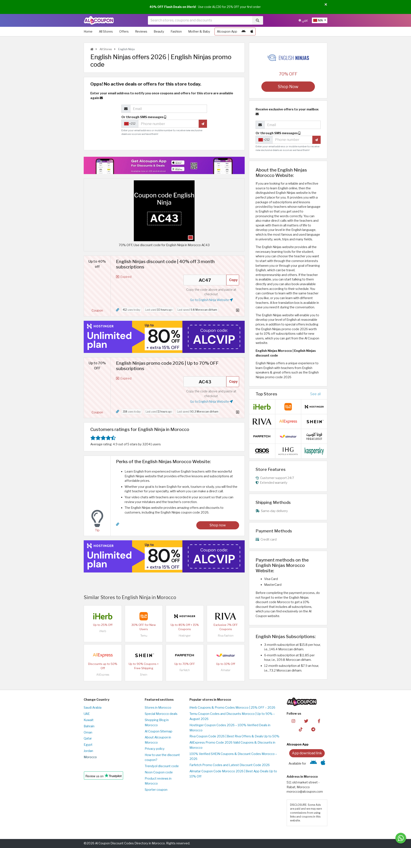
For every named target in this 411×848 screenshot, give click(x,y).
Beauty (159, 31)
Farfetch (185, 670)
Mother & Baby (199, 31)
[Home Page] (99, 20)
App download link (307, 753)
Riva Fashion (226, 635)
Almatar (226, 670)
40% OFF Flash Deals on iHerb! (172, 7)
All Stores (106, 31)
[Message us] (400, 838)
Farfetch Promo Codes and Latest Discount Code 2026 (229, 765)
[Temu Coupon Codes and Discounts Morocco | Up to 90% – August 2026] (143, 616)
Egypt (88, 745)
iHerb (102, 631)
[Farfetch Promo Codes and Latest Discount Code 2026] (184, 655)
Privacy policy (155, 749)
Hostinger (185, 635)
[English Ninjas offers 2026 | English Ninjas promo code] (164, 210)
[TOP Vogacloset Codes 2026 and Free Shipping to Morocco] (314, 436)
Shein (143, 674)
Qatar (88, 738)
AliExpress (102, 674)
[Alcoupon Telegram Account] (313, 729)
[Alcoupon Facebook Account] (319, 720)
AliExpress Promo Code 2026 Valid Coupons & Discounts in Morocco (232, 745)
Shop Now (288, 86)
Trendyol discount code (162, 766)
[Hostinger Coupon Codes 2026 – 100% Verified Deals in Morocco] (184, 616)
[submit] (203, 124)
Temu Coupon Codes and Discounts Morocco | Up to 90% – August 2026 (232, 716)
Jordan (88, 751)
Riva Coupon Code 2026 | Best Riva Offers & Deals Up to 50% (234, 736)
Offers (124, 31)
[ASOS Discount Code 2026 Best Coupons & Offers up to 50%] (262, 451)
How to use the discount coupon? (162, 757)
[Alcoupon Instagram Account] (293, 720)
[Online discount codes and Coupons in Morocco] (91, 49)
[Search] (257, 20)
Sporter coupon (156, 790)
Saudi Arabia (92, 707)
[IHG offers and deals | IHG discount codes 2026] (288, 451)
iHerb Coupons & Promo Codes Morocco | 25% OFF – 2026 (232, 707)
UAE (87, 714)
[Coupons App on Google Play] (243, 31)
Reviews (141, 31)
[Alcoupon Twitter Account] (306, 720)
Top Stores (266, 393)
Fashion (176, 31)
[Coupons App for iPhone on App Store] (252, 31)
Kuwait (89, 720)
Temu (143, 635)
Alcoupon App (227, 31)
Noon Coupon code (159, 772)
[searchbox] (200, 20)
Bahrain (89, 726)
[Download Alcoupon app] (164, 165)
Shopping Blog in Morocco (157, 722)
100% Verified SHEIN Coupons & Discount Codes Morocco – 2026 (233, 756)
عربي (304, 20)
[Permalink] (117, 309)
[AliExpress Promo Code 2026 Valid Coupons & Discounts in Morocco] (102, 655)
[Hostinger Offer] (164, 337)
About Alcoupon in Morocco (158, 739)
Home (88, 31)
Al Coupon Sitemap (158, 731)
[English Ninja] (288, 58)
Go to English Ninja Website (210, 300)
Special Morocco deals (161, 714)
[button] (325, 4)
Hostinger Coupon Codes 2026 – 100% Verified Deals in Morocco (229, 727)
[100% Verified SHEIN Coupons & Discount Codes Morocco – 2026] (143, 655)
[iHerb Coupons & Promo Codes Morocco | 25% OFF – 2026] (102, 616)
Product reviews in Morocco (158, 781)
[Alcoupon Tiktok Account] (300, 729)
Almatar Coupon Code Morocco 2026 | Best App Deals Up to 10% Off (233, 773)
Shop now (218, 525)
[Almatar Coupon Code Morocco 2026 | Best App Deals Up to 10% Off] (225, 655)
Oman (88, 732)
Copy (233, 280)
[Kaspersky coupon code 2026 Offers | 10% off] (314, 451)
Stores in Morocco (158, 707)
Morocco (90, 757)
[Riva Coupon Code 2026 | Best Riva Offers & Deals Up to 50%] (225, 616)
